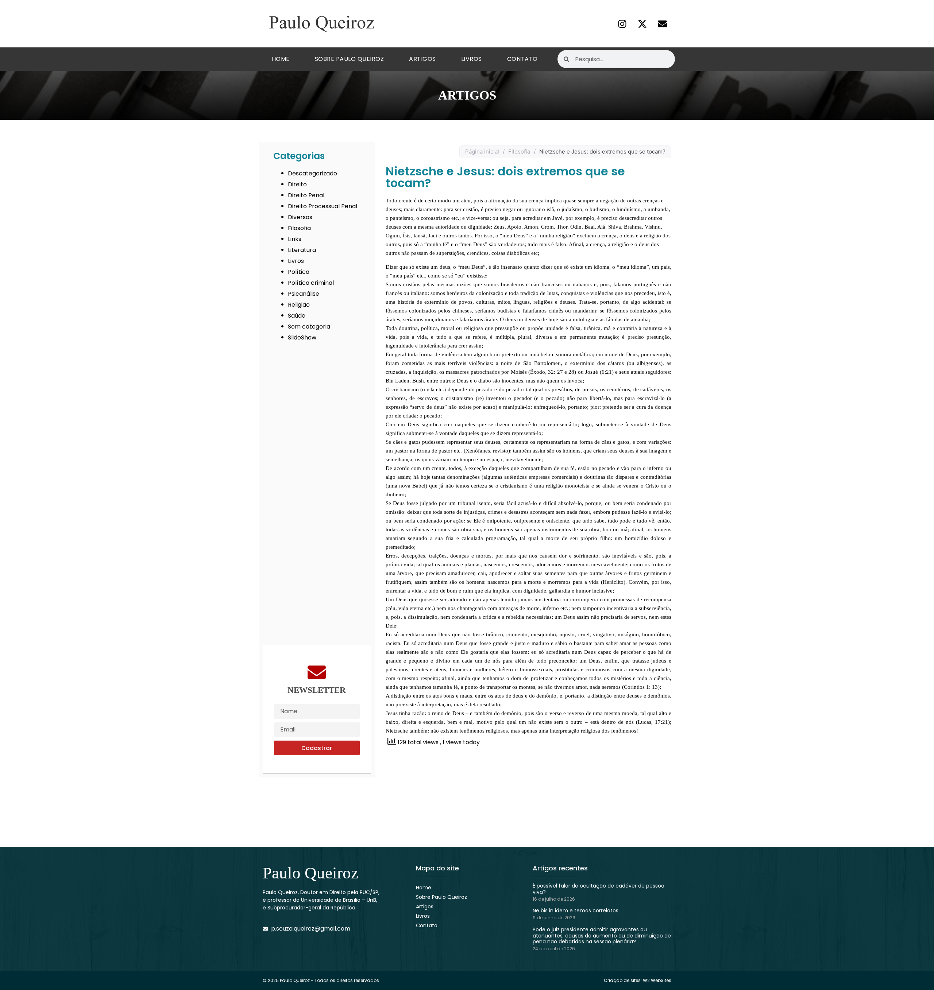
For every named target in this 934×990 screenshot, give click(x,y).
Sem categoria (309, 326)
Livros (471, 59)
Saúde (296, 315)
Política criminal (311, 283)
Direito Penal (306, 195)
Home (281, 59)
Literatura (302, 250)
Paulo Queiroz (310, 873)
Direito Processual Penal (322, 206)
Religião (299, 304)
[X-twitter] (642, 24)
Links (294, 239)
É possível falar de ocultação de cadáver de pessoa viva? (598, 889)
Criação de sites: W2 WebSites (637, 980)
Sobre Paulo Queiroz (349, 59)
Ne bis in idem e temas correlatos (575, 910)
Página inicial (482, 151)
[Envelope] (662, 24)
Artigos (422, 59)
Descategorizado (312, 173)
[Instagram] (622, 24)
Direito (297, 184)
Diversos (300, 217)
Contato (522, 59)
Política (298, 272)
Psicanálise (303, 294)
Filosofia (299, 228)
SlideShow (302, 337)
